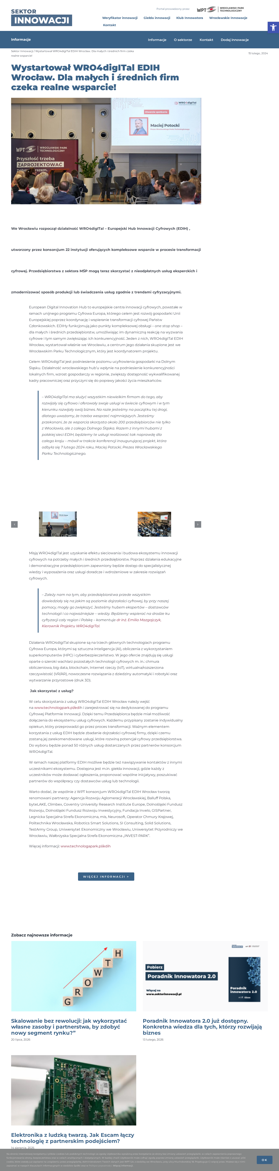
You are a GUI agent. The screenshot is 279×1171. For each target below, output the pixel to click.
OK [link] (264, 1160)
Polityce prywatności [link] (100, 1165)
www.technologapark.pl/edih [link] (86, 846)
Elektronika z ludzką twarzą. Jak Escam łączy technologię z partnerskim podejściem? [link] (72, 1138)
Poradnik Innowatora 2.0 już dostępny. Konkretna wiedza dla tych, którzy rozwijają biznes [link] (202, 1027)
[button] (14, 524)
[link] (273, 27)
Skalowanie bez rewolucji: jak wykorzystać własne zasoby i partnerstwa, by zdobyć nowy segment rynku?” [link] (69, 1027)
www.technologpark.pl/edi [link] (57, 708)
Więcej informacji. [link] (123, 1165)
